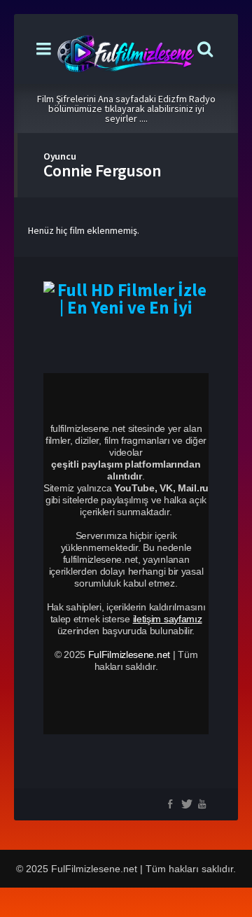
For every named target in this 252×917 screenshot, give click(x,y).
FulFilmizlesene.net (129, 654)
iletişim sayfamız (167, 618)
